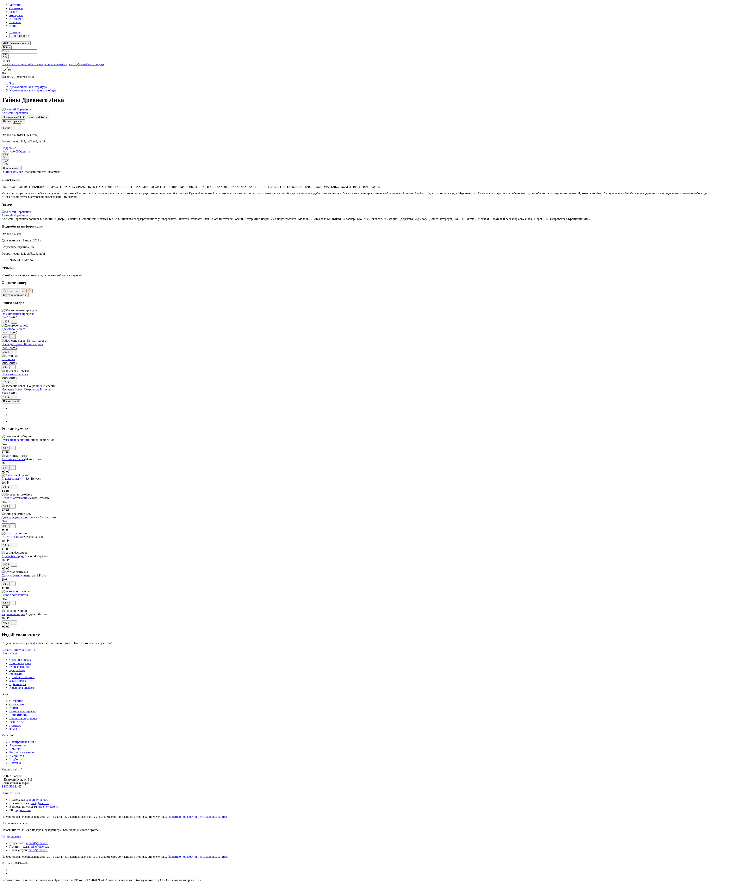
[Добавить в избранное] (5, 156)
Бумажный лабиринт (15, 439)
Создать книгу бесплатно (18, 649)
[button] (372, 56)
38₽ (5, 467)
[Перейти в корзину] (8, 70)
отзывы (17, 171)
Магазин (15, 4)
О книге (7, 171)
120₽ (6, 382)
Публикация (17, 684)
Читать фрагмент (13, 121)
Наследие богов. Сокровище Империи (27, 389)
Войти (6, 47)
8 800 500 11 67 (12, 786)
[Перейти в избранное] (4, 70)
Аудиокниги (17, 745)
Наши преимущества (23, 718)
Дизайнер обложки (21, 677)
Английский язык (13, 459)
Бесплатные (54, 64)
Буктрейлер (17, 670)
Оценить (24, 151)
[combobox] (372, 51)
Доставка (15, 762)
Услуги (14, 11)
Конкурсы (16, 15)
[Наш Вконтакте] (11, 869)
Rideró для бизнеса (21, 687)
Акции (13, 25)
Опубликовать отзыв (15, 295)
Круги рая (8, 359)
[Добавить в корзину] (17, 126)
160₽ (6, 351)
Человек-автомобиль (15, 498)
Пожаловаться (11, 168)
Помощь (14, 32)
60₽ (5, 525)
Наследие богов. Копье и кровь (22, 344)
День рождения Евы (15, 517)
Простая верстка (20, 663)
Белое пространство (15, 594)
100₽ (6, 545)
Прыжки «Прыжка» (15, 374)
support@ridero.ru (37, 799)
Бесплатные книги (21, 752)
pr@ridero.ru (23, 810)
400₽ (6, 622)
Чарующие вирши (13, 614)
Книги (13, 707)
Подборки (79, 64)
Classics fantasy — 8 (14, 478)
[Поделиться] (5, 162)
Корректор (16, 673)
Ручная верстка (19, 666)
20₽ (5, 336)
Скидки (67, 64)
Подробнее (9, 148)
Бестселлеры (38, 64)
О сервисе (16, 8)
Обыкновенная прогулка (18, 313)
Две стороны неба (13, 329)
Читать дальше (11, 836)
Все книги (8, 64)
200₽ (6, 487)
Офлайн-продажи (21, 659)
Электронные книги (22, 742)
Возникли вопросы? (22, 711)
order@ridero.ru (48, 806)
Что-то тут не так (13, 536)
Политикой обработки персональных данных (198, 816)
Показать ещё (11, 401)
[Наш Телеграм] (11, 873)
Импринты (22, 64)
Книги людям (95, 64)
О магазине (16, 704)
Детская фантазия (13, 575)
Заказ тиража (18, 680)
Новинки (15, 749)
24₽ (5, 448)
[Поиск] (5, 56)
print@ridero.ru (39, 803)
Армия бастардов (13, 556)
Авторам (15, 18)
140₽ (6, 321)
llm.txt (13, 728)
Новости (15, 22)
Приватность (18, 714)
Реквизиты (16, 721)
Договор (15, 725)
